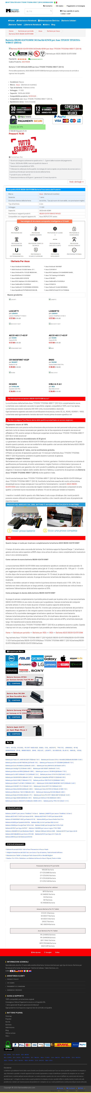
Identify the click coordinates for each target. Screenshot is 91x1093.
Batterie (8, 1025)
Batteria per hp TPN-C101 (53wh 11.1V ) (56, 801)
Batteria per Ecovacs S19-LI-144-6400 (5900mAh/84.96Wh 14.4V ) (61, 759)
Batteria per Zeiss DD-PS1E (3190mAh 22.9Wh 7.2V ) (51, 789)
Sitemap (9, 1016)
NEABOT (15, 362)
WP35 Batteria (48, 891)
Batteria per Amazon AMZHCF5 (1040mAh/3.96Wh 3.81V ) (24, 801)
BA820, (41, 747)
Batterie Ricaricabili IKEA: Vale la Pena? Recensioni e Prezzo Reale (27, 849)
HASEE (14, 338)
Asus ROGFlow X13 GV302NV (21, 275)
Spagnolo (54, 1091)
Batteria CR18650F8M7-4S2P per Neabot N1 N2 (20, 819)
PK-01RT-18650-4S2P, (31, 747)
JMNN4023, (69, 747)
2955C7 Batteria (48, 921)
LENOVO (15, 313)
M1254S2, (20, 747)
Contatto (48, 6)
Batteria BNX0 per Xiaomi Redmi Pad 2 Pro (50, 819)
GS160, (79, 750)
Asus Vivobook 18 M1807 (54, 266)
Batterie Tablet (15, 25)
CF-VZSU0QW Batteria (48, 878)
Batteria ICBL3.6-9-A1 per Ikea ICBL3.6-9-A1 (44, 822)
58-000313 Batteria (48, 919)
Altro (47, 25)
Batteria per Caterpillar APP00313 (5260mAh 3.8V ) (50, 777)
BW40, (34, 750)
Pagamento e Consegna (76, 6)
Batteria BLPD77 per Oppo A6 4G (66, 831)
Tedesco (72, 1091)
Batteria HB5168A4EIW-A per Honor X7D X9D (20, 834)
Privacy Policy (13, 979)
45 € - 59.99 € (7, 1057)
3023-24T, (40, 750)
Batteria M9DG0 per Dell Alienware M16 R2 (19, 837)
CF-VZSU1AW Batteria (48, 881)
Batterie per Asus (53, 31)
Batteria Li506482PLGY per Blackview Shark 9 (20, 831)
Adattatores (10, 1027)
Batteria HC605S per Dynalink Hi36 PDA (18, 822)
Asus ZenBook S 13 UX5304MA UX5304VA (25, 287)
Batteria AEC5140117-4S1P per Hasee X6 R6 (19, 816)
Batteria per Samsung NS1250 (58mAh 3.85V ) (50, 792)
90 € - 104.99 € (35, 1057)
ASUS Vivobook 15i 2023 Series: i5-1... (23, 269)
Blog (53, 25)
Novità (8, 1022)
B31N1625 (32, 96)
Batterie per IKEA (39, 633)
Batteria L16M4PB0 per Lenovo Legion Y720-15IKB (45, 828)
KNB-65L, (73, 750)
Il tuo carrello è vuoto (70, 11)
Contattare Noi (17, 157)
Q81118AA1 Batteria (48, 940)
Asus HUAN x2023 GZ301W (20, 278)
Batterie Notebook (33, 25)
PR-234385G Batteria (47, 935)
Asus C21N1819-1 (51, 269)
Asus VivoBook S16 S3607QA (21, 266)
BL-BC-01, (66, 750)
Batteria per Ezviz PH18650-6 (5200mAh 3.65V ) (20, 765)
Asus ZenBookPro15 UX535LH (55, 281)
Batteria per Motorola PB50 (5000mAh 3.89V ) (20, 771)
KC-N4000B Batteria (48, 903)
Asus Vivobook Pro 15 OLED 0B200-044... (25, 272)
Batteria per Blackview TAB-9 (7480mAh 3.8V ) (20, 792)
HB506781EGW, (10, 750)
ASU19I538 (26, 62)
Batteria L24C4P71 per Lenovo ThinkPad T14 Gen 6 (22, 813)
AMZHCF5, (52, 747)
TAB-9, (8, 747)
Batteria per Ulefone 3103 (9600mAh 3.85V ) (47, 798)
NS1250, (13, 747)
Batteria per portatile (26, 31)
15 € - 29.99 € (16, 1054)
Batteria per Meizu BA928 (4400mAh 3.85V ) (19, 789)
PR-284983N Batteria (47, 938)
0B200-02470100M (46, 213)
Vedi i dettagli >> (76, 182)
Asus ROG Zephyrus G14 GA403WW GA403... (60, 272)
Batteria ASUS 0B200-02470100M (21, 34)
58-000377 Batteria (48, 916)
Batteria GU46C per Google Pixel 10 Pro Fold (49, 825)
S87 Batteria (47, 900)
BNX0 (51, 359)
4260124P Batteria (47, 946)
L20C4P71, (48, 750)
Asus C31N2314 (51, 284)
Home (12, 21)
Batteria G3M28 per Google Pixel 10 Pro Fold (20, 825)
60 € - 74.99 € (16, 1057)
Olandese (81, 1091)
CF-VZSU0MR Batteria (48, 873)
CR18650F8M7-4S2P (19, 359)
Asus (40, 31)
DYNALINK (15, 386)
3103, (46, 747)
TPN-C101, (60, 747)
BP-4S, (18, 750)
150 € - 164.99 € (75, 1057)
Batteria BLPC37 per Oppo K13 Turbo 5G (48, 834)
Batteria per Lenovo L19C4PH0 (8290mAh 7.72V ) (51, 771)
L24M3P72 (54, 311)
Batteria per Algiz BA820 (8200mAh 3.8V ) (19, 798)
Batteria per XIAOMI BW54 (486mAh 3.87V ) (19, 777)
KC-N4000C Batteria (48, 894)
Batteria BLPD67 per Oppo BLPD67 (16, 828)
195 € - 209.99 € (29, 1060)
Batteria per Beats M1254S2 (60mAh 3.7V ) (19, 795)
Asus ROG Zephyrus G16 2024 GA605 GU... (25, 281)
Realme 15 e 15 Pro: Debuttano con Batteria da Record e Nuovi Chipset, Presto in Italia (34, 858)
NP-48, (76, 747)
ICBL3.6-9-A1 (55, 384)
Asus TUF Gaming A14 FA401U (55, 275)
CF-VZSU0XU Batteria (47, 875)
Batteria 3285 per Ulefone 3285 (45, 831)
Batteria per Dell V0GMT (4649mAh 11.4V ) (46, 768)
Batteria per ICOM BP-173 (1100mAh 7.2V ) (19, 786)
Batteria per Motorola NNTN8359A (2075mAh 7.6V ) (22, 762)
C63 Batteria (47, 897)
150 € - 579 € (48, 1060)
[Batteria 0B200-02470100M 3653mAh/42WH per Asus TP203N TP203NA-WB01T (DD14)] (45, 49)
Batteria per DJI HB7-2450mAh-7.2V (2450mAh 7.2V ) (22, 774)
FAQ (81, 1088)
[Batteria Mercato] (14, 10)
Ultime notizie (10, 1033)
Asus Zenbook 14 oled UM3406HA (56, 287)
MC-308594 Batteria (48, 924)
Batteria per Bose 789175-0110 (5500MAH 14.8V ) (49, 780)
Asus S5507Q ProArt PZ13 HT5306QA (57, 290)
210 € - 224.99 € (39, 1060)
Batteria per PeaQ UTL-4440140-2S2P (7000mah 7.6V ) (23, 759)
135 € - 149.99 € (65, 1057)
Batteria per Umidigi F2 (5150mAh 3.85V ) (19, 768)
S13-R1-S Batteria (47, 913)
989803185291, (26, 750)
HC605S (13, 384)
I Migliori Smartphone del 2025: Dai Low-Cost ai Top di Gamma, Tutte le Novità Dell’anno (34, 852)
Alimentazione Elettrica (49, 21)
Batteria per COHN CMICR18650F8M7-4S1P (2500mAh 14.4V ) (56, 783)
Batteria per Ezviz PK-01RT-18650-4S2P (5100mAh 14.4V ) (52, 795)
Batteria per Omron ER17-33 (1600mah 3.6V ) (48, 786)
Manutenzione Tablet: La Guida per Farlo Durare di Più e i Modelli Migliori (30, 855)
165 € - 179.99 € (8, 1060)
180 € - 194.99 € (18, 1060)
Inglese (63, 1091)
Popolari (8, 1019)
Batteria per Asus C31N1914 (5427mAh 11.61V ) (55, 774)
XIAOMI (54, 362)
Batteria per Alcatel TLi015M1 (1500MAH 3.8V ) (20, 783)
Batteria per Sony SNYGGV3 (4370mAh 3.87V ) (51, 765)
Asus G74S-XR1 (50, 278)
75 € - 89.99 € (25, 1057)
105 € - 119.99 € (45, 1057)
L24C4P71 (14, 311)
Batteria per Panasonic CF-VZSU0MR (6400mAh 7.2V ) (57, 762)
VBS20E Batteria (48, 870)
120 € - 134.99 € (55, 1057)
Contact (71, 1088)
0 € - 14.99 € (7, 1054)
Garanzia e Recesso (14, 990)
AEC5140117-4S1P (18, 335)
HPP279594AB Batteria (48, 943)
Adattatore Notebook (27, 21)
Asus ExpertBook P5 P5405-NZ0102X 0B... (25, 290)
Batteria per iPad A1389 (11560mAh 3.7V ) (19, 780)
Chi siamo (59, 6)
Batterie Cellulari (69, 21)
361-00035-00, (57, 750)
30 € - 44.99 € (25, 1054)
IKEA (53, 386)
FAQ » (7, 1036)
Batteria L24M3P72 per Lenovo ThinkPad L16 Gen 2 (55, 813)
